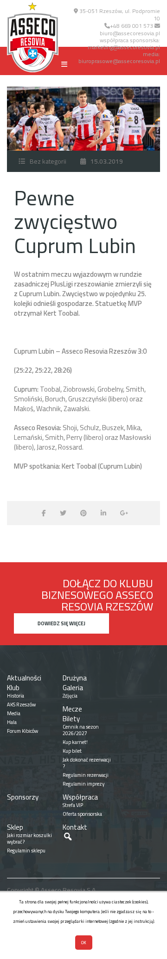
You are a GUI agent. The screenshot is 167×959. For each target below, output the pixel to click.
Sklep (15, 827)
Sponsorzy (23, 797)
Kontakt (75, 827)
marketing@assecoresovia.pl (124, 47)
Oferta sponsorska (82, 814)
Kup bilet (72, 751)
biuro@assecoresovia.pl (130, 33)
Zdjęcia (70, 695)
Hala (12, 722)
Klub (13, 687)
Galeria (73, 687)
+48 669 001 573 (131, 25)
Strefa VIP (73, 805)
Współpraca (80, 797)
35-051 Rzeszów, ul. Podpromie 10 (119, 15)
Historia (15, 695)
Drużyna (75, 678)
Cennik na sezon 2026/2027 (81, 730)
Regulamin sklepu (26, 850)
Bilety (71, 719)
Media (13, 713)
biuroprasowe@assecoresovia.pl (119, 61)
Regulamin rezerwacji (86, 775)
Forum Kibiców (22, 731)
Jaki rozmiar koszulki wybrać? (29, 838)
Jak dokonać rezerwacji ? (87, 762)
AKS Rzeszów (21, 704)
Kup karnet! (75, 742)
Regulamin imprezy (83, 784)
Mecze (72, 709)
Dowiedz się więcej (61, 623)
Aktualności (24, 678)
